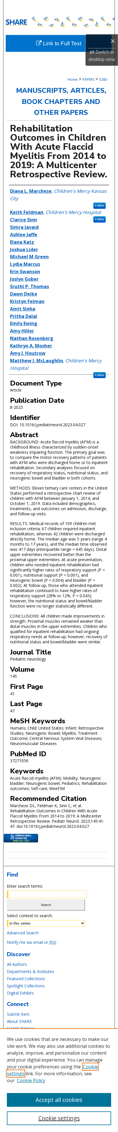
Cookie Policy (31, 1080)
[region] (59, 1080)
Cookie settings (59, 1118)
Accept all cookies (59, 1100)
